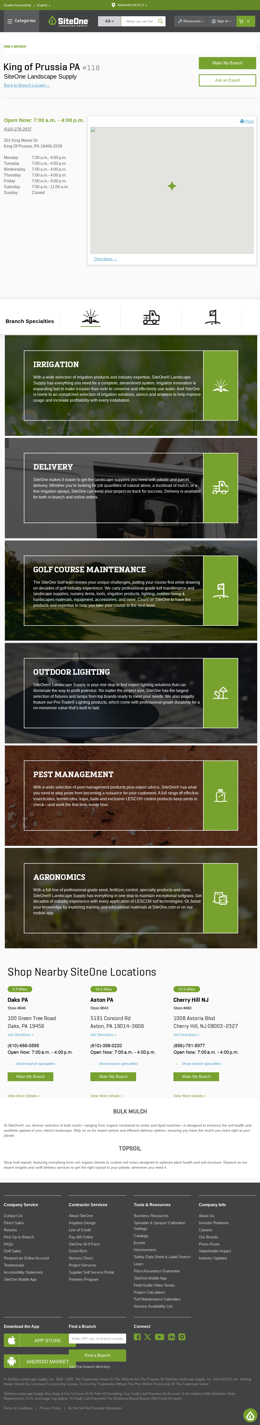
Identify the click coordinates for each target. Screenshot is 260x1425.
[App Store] (32, 1340)
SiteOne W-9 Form (84, 1244)
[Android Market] (32, 1361)
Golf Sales (12, 1251)
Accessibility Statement (23, 1272)
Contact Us (13, 1216)
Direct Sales (14, 1223)
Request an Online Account (26, 1258)
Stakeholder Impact (215, 1251)
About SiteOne (81, 1216)
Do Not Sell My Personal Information (95, 1408)
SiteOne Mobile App (20, 1279)
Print (249, 121)
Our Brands (208, 1237)
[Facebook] (138, 1339)
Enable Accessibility (17, 5)
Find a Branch (82, 1326)
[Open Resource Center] (250, 1415)
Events (139, 1243)
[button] (44, 5)
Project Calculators (149, 1292)
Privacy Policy (50, 1408)
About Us (206, 1216)
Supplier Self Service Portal (91, 1272)
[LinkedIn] (172, 1339)
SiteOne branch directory (89, 1367)
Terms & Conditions (18, 1408)
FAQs (8, 1244)
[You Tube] (161, 1339)
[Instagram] (183, 1339)
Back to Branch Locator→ (27, 85)
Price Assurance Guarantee (157, 1271)
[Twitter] (149, 1339)
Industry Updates (213, 1258)
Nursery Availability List (153, 1306)
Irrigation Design (82, 1223)
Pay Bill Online (81, 1237)
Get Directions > (21, 1035)
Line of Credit (80, 1230)
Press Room (209, 1244)
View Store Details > (24, 1096)
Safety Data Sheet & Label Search (162, 1257)
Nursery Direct (81, 1258)
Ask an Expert (227, 80)
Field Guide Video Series (154, 1285)
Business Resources (151, 1216)
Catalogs (141, 1236)
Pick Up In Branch (19, 1237)
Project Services (82, 1265)
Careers (205, 1230)
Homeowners (145, 1250)
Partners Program (84, 1279)
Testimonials (14, 1265)
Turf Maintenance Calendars (157, 1299)
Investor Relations (214, 1223)
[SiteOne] (68, 26)
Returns (10, 1230)
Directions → (106, 259)
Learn (138, 1264)
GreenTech (78, 1251)
